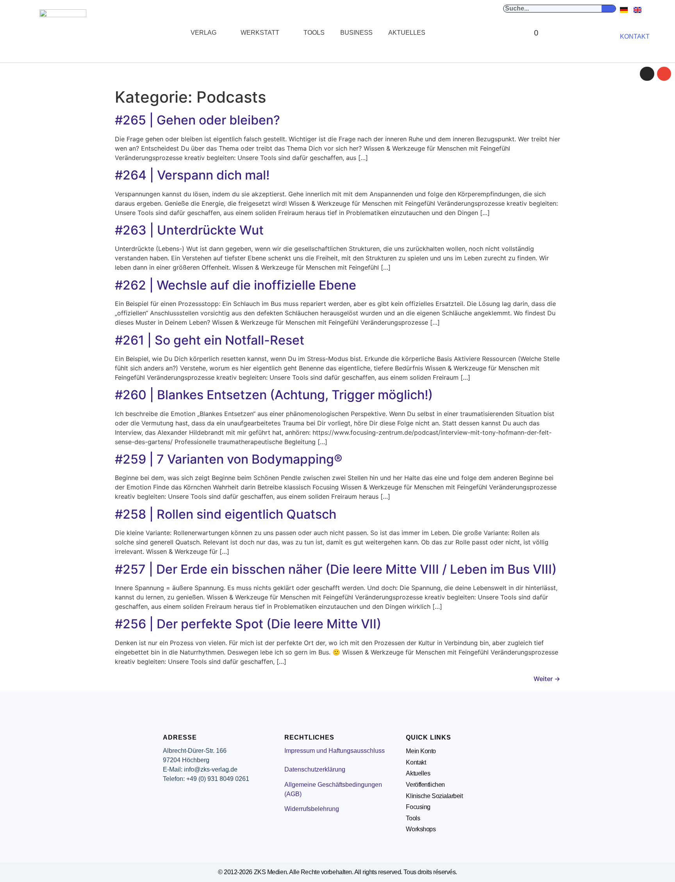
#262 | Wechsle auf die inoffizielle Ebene (235, 285)
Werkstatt (260, 32)
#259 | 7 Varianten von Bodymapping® (228, 459)
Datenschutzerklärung (314, 769)
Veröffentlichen (425, 784)
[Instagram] (647, 74)
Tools (314, 32)
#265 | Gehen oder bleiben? (197, 120)
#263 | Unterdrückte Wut (189, 230)
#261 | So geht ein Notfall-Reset (209, 340)
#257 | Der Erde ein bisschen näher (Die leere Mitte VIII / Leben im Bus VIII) (336, 569)
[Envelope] (664, 74)
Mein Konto (421, 751)
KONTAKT (635, 36)
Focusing (418, 807)
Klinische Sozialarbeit (434, 796)
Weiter (547, 679)
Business (356, 32)
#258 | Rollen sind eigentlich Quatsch (225, 514)
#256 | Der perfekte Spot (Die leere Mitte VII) (248, 623)
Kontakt (416, 762)
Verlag (203, 32)
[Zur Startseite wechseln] (62, 32)
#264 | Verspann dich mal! (192, 175)
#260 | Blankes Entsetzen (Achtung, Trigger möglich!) (274, 394)
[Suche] (609, 8)
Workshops (421, 829)
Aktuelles (406, 32)
